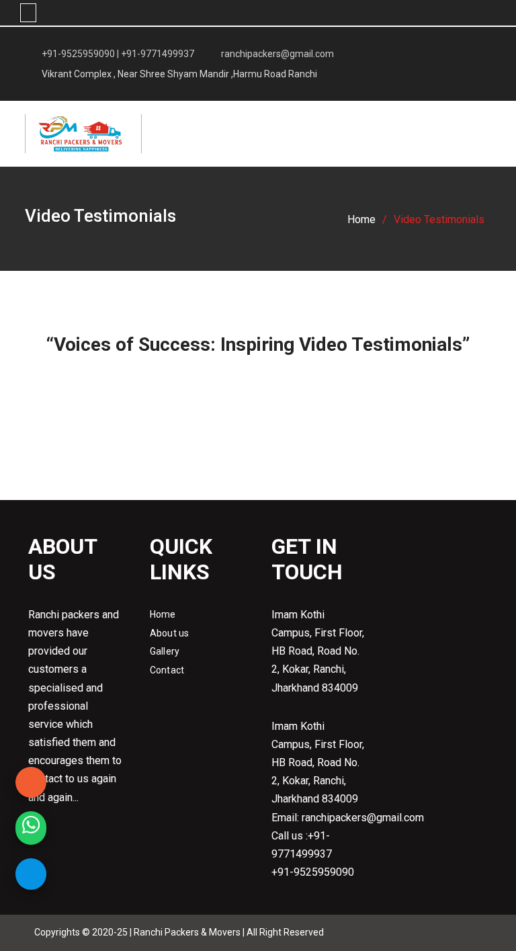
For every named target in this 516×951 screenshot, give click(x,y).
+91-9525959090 (312, 872)
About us (169, 633)
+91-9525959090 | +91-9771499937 (118, 53)
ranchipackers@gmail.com (277, 53)
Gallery (164, 651)
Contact (167, 670)
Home (163, 614)
